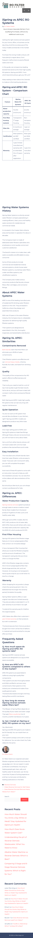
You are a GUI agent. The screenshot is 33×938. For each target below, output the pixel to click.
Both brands (6, 349)
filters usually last (15, 714)
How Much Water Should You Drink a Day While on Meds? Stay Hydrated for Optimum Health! (16, 901)
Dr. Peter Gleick (7, 754)
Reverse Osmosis (10, 784)
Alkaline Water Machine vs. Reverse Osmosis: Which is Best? (16, 855)
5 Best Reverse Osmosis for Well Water (17, 787)
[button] (24, 10)
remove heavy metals (12, 362)
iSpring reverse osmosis (10, 505)
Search (7, 796)
